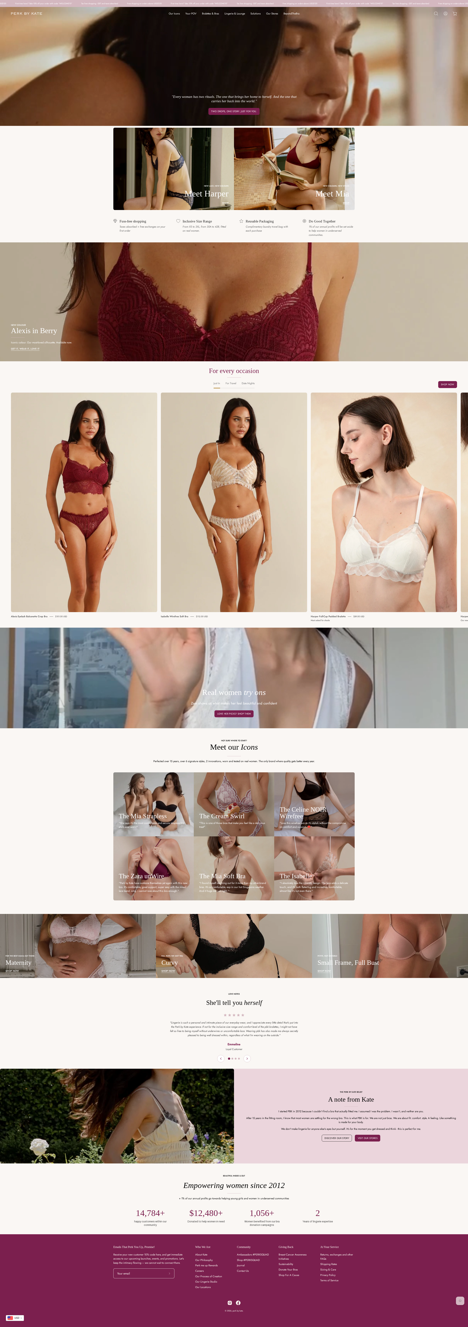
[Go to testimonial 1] (229, 1059)
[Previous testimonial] (220, 1058)
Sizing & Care (328, 1269)
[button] (436, 13)
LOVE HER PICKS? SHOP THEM (234, 713)
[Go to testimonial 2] (232, 1059)
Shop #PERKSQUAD (248, 1260)
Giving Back (286, 1247)
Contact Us (243, 1271)
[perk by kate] (26, 14)
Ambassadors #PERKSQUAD (253, 1254)
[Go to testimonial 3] (236, 1059)
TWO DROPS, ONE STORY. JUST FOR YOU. (234, 111)
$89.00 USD (358, 616)
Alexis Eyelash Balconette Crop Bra (29, 616)
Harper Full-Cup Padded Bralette (328, 616)
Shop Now (447, 384)
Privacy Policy (327, 1275)
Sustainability (286, 1264)
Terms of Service (329, 1280)
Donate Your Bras (288, 1269)
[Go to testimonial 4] (239, 1059)
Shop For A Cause (289, 1275)
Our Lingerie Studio (206, 1281)
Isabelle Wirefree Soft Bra (174, 616)
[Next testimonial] (247, 1058)
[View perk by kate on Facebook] (238, 1303)
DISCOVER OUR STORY (336, 1138)
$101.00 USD (61, 616)
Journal (241, 1265)
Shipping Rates (328, 1264)
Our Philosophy (204, 1260)
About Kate (201, 1254)
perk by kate (238, 1310)
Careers (199, 1271)
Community (244, 1247)
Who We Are (202, 1247)
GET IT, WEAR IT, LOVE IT (25, 348)
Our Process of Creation (208, 1276)
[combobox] (15, 1318)
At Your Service (329, 1247)
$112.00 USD (202, 616)
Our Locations (203, 1287)
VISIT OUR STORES (368, 1138)
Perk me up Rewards (206, 1265)
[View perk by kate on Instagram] (230, 1303)
